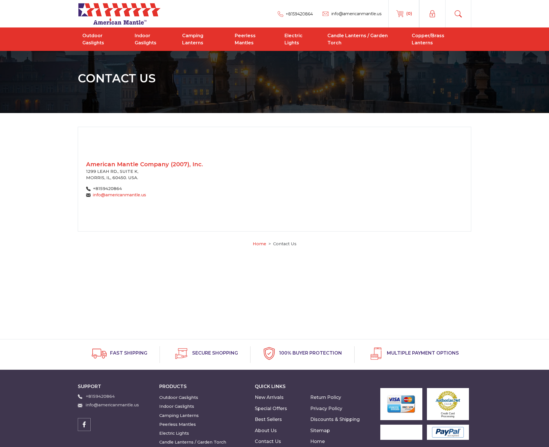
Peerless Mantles (245, 39)
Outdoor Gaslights (93, 39)
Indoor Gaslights (145, 39)
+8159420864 (100, 396)
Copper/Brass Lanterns (428, 39)
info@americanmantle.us (119, 194)
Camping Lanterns (192, 39)
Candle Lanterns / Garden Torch (357, 39)
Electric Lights (294, 39)
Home (259, 243)
